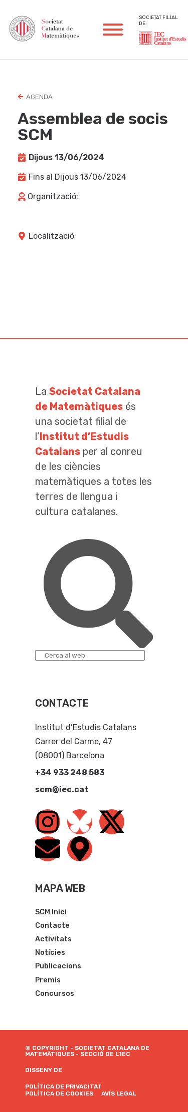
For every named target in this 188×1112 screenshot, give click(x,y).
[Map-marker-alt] (79, 848)
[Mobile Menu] (113, 30)
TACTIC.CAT (83, 1069)
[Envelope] (47, 848)
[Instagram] (47, 821)
